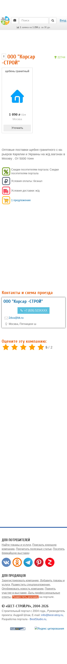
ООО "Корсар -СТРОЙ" (23, 301)
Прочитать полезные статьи (34, 548)
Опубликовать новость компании (22, 588)
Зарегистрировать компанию (20, 580)
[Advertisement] (33, 249)
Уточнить (17, 127)
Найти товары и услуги (16, 544)
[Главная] (5, 20)
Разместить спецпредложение (30, 584)
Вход (63, 20)
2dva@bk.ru (16, 317)
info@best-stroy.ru (52, 615)
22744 (61, 57)
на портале (33, 596)
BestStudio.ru (38, 619)
